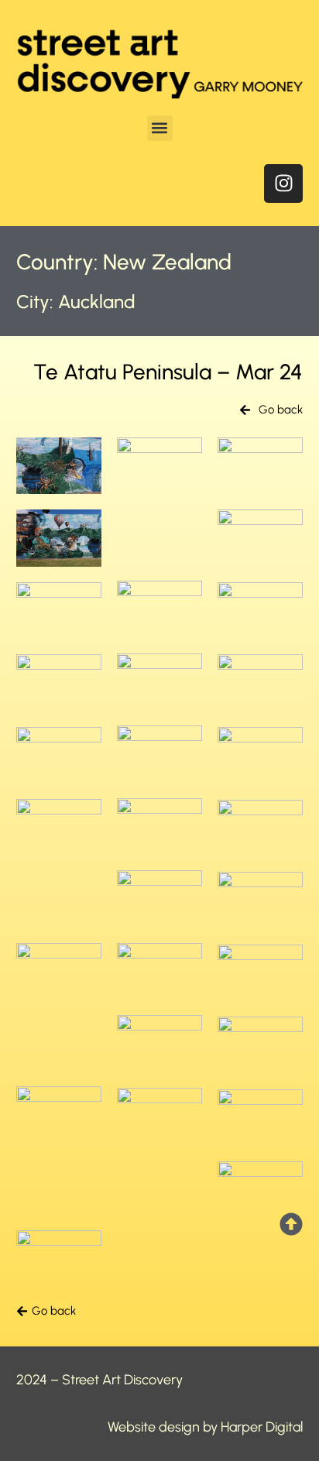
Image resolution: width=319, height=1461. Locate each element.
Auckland (96, 301)
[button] (160, 128)
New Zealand (167, 262)
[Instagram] (283, 183)
